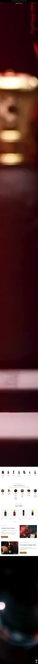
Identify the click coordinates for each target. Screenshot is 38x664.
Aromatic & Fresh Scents (22, 495)
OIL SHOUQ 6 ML (31, 518)
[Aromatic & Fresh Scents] (22, 490)
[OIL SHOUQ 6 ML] (32, 513)
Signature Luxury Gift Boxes (2, 476)
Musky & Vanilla (28, 494)
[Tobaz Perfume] (5, 513)
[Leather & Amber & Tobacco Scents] (15, 490)
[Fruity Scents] (9, 490)
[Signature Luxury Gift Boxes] (3, 472)
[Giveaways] (35, 472)
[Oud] (24, 472)
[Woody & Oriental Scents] (35, 490)
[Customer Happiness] (36, 660)
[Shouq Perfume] (14, 513)
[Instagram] (36, 662)
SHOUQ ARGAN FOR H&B (23, 518)
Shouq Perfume (13, 518)
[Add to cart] (5, 516)
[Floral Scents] (2, 490)
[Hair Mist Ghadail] (19, 472)
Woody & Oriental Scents (35, 495)
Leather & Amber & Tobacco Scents (15, 496)
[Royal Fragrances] (8, 472)
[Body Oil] (30, 472)
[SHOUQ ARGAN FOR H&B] (23, 513)
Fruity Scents (9, 494)
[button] (1, 3)
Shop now (22, 552)
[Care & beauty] (13, 472)
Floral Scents (2, 494)
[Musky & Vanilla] (28, 490)
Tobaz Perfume (4, 518)
